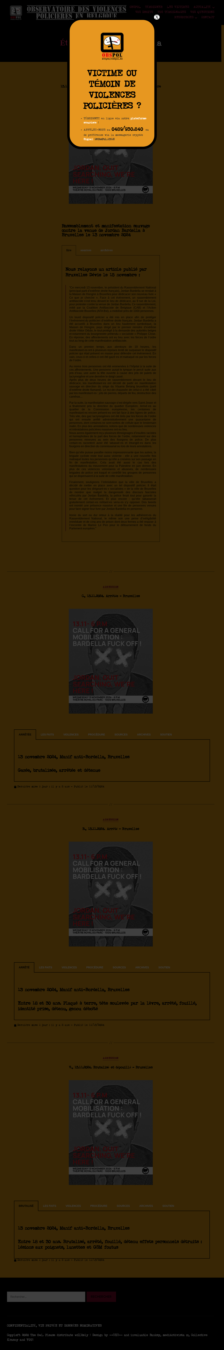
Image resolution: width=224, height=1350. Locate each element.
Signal (88, 139)
